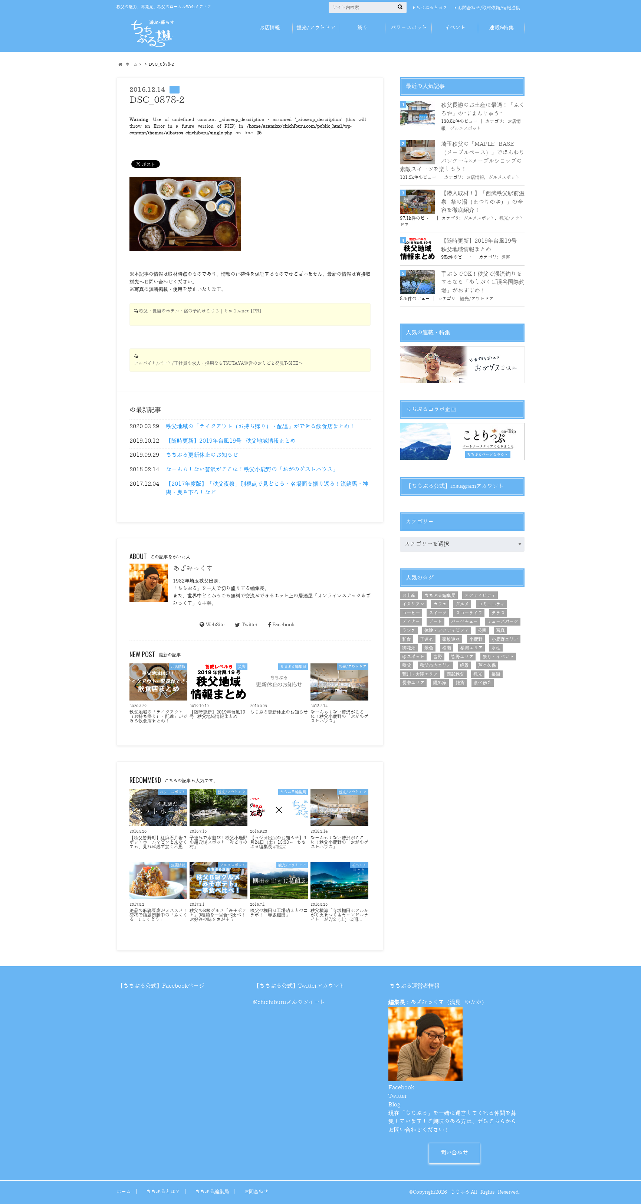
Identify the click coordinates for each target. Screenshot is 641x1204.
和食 (406, 639)
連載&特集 (501, 27)
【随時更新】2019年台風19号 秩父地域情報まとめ (231, 441)
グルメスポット (465, 128)
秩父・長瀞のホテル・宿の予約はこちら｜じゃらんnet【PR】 (201, 311)
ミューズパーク (502, 621)
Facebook (283, 624)
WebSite (215, 624)
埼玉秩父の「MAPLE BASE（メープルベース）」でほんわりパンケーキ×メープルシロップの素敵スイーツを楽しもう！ (462, 157)
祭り (362, 27)
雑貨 (460, 682)
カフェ (440, 604)
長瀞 (496, 674)
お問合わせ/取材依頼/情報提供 (489, 7)
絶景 (464, 665)
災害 (505, 257)
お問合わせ (256, 1191)
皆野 (437, 656)
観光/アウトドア (315, 27)
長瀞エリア (413, 682)
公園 (482, 630)
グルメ (462, 604)
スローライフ (469, 613)
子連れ (426, 639)
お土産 (408, 595)
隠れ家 (440, 682)
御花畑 (408, 647)
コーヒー (411, 613)
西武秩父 (455, 674)
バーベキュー (464, 621)
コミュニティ (491, 604)
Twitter (249, 624)
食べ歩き (483, 682)
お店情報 (269, 27)
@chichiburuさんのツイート (289, 1002)
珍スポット (413, 656)
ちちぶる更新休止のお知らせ (202, 455)
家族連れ (451, 639)
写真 (500, 630)
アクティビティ (480, 595)
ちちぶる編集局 (440, 595)
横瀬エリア (471, 647)
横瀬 (446, 647)
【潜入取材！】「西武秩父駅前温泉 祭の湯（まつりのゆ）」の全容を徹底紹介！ (483, 201)
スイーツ (438, 613)
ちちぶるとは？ (431, 7)
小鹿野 (476, 639)
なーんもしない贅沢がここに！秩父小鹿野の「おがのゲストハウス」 (252, 469)
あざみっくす (193, 568)
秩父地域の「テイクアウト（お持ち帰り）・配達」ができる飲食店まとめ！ (260, 426)
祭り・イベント (498, 656)
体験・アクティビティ (446, 630)
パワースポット (409, 27)
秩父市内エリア (435, 665)
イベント (455, 27)
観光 (477, 674)
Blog (394, 1105)
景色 (428, 647)
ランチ (408, 630)
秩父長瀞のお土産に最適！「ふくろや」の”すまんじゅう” (483, 109)
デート (435, 621)
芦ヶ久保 (487, 665)
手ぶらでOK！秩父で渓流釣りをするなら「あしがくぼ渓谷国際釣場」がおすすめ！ (483, 282)
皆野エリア (462, 656)
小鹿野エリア (505, 639)
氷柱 (496, 647)
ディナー (411, 621)
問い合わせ (454, 1152)
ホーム (123, 1191)
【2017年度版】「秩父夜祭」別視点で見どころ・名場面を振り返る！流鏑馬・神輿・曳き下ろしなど (267, 488)
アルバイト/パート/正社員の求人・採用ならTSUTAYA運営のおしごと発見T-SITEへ (218, 363)
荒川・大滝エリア (420, 674)
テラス (498, 613)
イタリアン (413, 604)
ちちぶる (460, 1192)
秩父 (406, 665)
